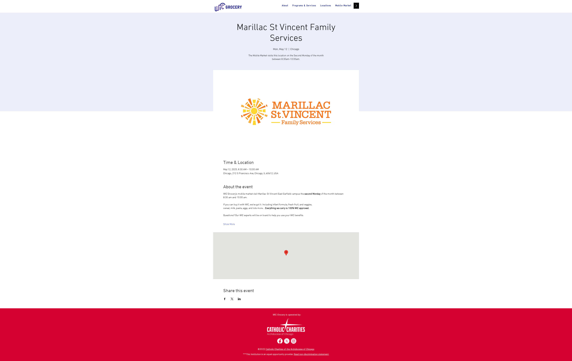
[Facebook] (280, 341)
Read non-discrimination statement (311, 354)
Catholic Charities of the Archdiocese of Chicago (290, 349)
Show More (229, 224)
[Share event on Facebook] (224, 299)
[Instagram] (293, 341)
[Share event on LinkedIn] (239, 299)
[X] (286, 341)
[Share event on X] (232, 299)
